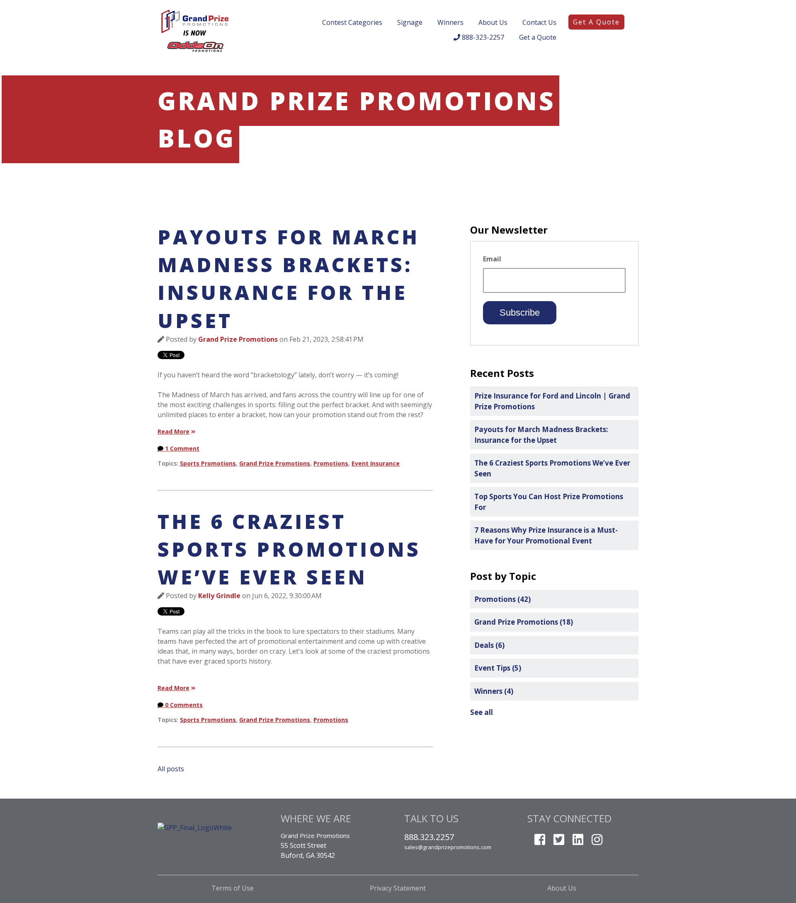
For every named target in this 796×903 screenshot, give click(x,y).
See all (481, 712)
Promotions (330, 463)
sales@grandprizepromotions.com (447, 847)
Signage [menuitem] (409, 22)
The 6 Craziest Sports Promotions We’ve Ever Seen (289, 549)
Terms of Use (233, 888)
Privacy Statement (398, 888)
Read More (173, 431)
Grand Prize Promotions (238, 339)
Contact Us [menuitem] (539, 22)
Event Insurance (376, 463)
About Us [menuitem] (492, 22)
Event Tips (497, 668)
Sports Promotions (208, 463)
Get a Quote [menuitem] (537, 37)
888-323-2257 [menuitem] (482, 37)
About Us (562, 888)
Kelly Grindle (219, 595)
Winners (493, 691)
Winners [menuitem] (450, 22)
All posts (171, 768)
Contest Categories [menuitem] (352, 22)
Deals (489, 645)
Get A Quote (596, 22)
